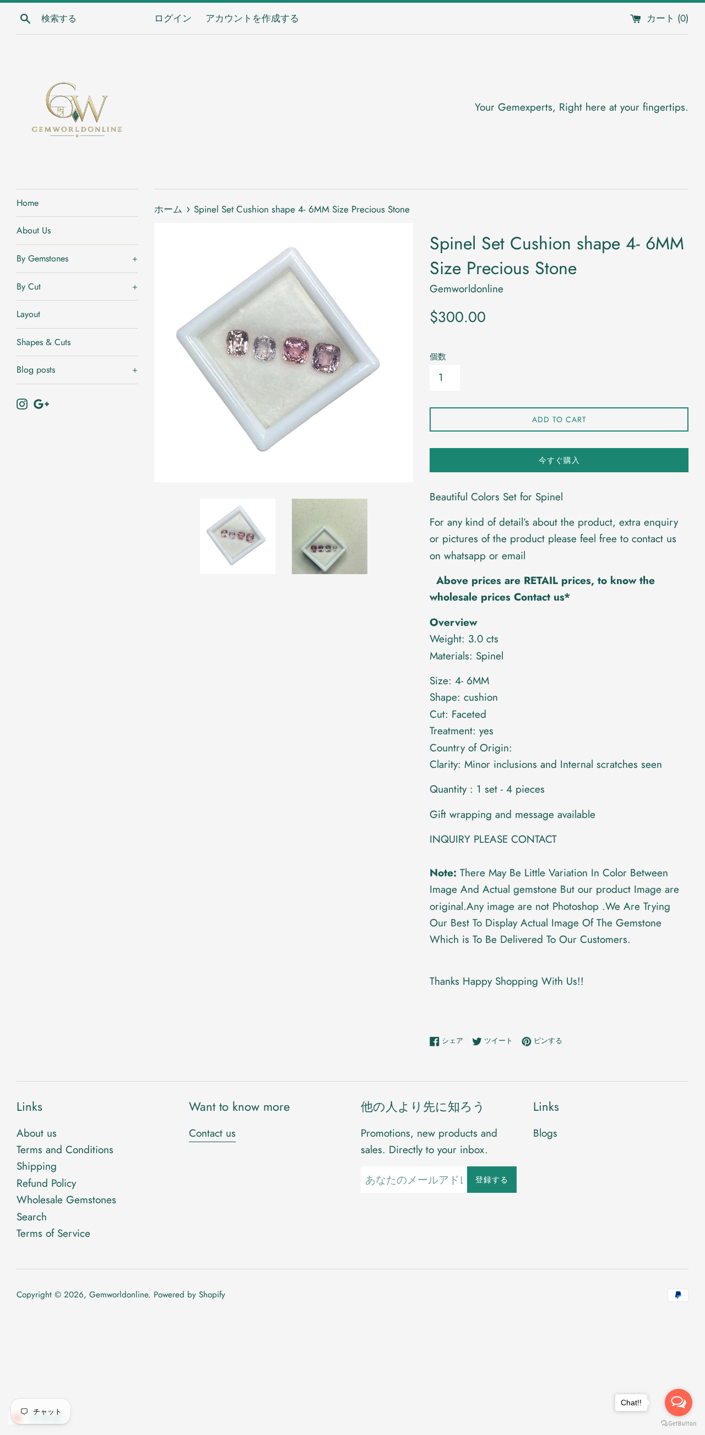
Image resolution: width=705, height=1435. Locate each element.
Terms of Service (53, 1233)
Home (28, 203)
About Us (34, 230)
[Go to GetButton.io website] (678, 1423)
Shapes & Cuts (43, 342)
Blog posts (77, 369)
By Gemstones (77, 258)
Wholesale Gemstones (66, 1199)
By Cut (77, 286)
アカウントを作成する (252, 18)
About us (37, 1133)
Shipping (37, 1166)
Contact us (212, 1133)
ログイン (173, 18)
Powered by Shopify (189, 1295)
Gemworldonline (118, 1295)
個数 (438, 357)
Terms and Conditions (65, 1149)
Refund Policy (46, 1183)
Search (32, 1216)
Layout (28, 314)
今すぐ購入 (559, 460)
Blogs (545, 1133)
